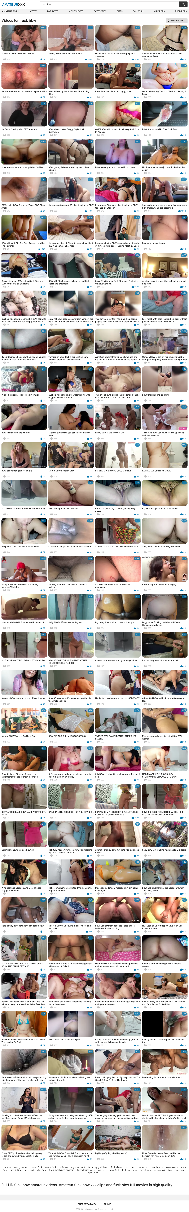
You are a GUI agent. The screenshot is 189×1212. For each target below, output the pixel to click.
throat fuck (145, 1170)
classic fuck (130, 1167)
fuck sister (116, 1167)
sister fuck (36, 1167)
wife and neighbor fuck (72, 1167)
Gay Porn (138, 11)
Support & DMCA (87, 1204)
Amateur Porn (10, 11)
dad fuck (41, 1170)
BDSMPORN (181, 11)
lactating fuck (159, 1170)
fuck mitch (7, 1167)
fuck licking (16, 1170)
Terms (107, 1204)
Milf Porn (159, 11)
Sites (120, 11)
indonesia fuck (172, 1167)
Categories (100, 11)
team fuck (114, 1170)
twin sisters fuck (176, 1170)
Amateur (13, 4)
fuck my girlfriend (98, 1167)
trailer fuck (29, 1170)
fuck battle (102, 1170)
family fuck (157, 1167)
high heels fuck (129, 1170)
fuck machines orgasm (61, 1170)
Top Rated (52, 11)
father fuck (144, 1167)
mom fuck (51, 1167)
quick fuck (93, 1172)
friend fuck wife (86, 1170)
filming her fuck (21, 1167)
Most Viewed (76, 11)
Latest (33, 11)
